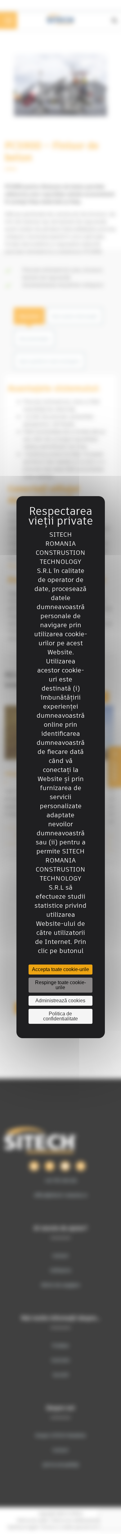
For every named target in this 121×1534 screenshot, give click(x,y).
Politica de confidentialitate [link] (60, 1016)
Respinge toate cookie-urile (60, 985)
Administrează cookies (60, 1000)
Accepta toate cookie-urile (60, 969)
